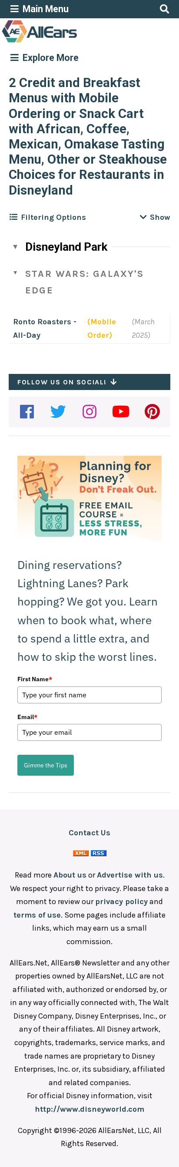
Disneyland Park (66, 246)
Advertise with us (130, 875)
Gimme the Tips (45, 765)
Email (27, 717)
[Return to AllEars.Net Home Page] (66, 42)
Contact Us (89, 832)
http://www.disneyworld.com (89, 1109)
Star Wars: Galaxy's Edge (84, 282)
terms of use (37, 915)
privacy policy (121, 901)
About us (69, 875)
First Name (34, 679)
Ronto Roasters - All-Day (44, 328)
